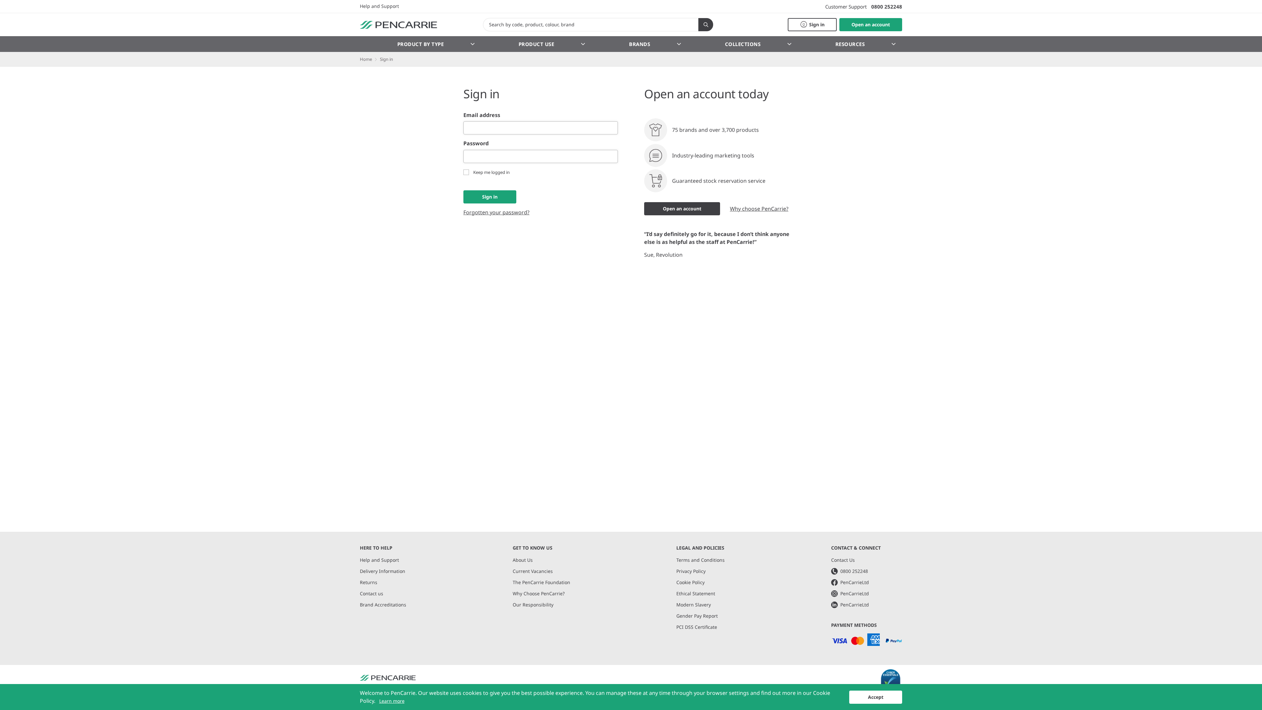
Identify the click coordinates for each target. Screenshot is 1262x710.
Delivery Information (382, 571)
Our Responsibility (533, 605)
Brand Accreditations (383, 605)
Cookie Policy (690, 582)
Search (705, 24)
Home (366, 59)
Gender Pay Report (697, 616)
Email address (481, 115)
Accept (875, 697)
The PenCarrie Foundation (541, 582)
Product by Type (420, 44)
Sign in (490, 197)
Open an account (682, 208)
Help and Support (379, 6)
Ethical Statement (695, 593)
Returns (368, 582)
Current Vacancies (533, 571)
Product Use (536, 44)
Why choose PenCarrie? (759, 208)
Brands (639, 44)
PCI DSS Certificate (696, 627)
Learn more (392, 701)
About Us (523, 560)
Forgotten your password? (496, 212)
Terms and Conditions (700, 560)
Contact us (371, 593)
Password (476, 143)
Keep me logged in (491, 172)
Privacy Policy (691, 571)
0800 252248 (886, 6)
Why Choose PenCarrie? (539, 593)
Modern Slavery (693, 605)
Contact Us (843, 560)
